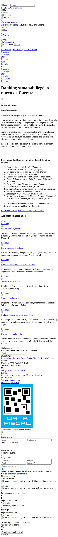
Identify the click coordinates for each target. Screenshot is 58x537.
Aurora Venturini (25, 210)
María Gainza (38, 210)
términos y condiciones (17, 474)
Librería (4, 49)
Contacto (51, 358)
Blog (10, 49)
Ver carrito (5, 503)
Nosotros (5, 52)
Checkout (5, 515)
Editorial (17, 49)
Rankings (5, 81)
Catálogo (5, 54)
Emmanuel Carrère (9, 210)
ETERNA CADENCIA (11, 8)
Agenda (24, 49)
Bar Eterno (32, 49)
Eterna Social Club (29, 358)
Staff (3, 57)
